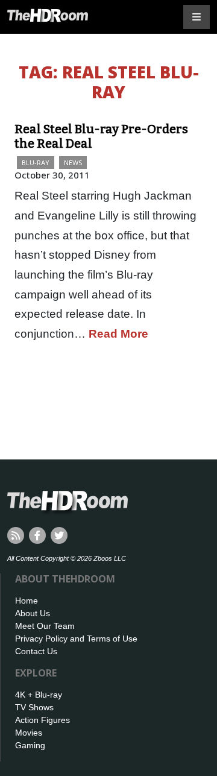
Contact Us (36, 651)
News (73, 162)
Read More (118, 333)
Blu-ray (35, 162)
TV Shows (34, 707)
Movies (28, 732)
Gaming (30, 745)
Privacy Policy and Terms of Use (76, 638)
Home (26, 600)
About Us (32, 613)
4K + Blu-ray (38, 694)
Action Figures (42, 720)
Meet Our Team (45, 626)
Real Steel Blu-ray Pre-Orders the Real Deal (101, 136)
